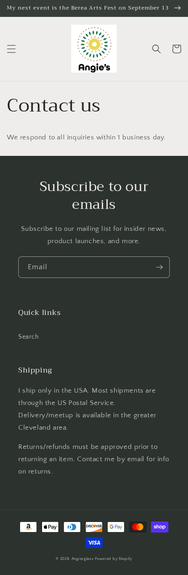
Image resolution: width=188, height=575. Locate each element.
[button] (11, 49)
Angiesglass (83, 559)
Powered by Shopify (113, 559)
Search (28, 337)
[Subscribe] (159, 267)
